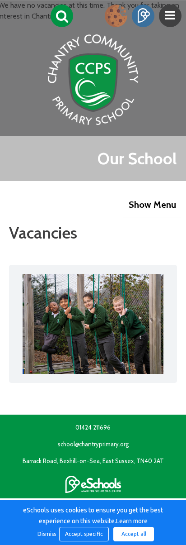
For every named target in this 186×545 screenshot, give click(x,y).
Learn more (132, 521)
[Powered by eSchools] (93, 484)
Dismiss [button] (46, 534)
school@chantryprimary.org (93, 444)
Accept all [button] (133, 534)
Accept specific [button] (84, 534)
